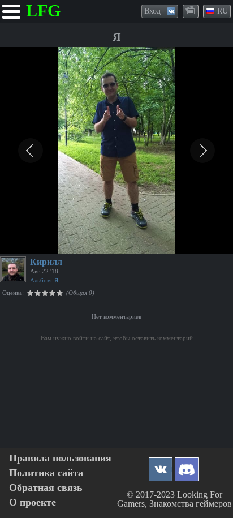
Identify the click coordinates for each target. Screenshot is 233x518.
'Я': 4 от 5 (23, 244)
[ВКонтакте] (160, 466)
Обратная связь (46, 487)
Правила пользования (60, 458)
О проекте (32, 502)
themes (191, 10)
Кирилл (46, 262)
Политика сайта (46, 473)
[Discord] (187, 466)
